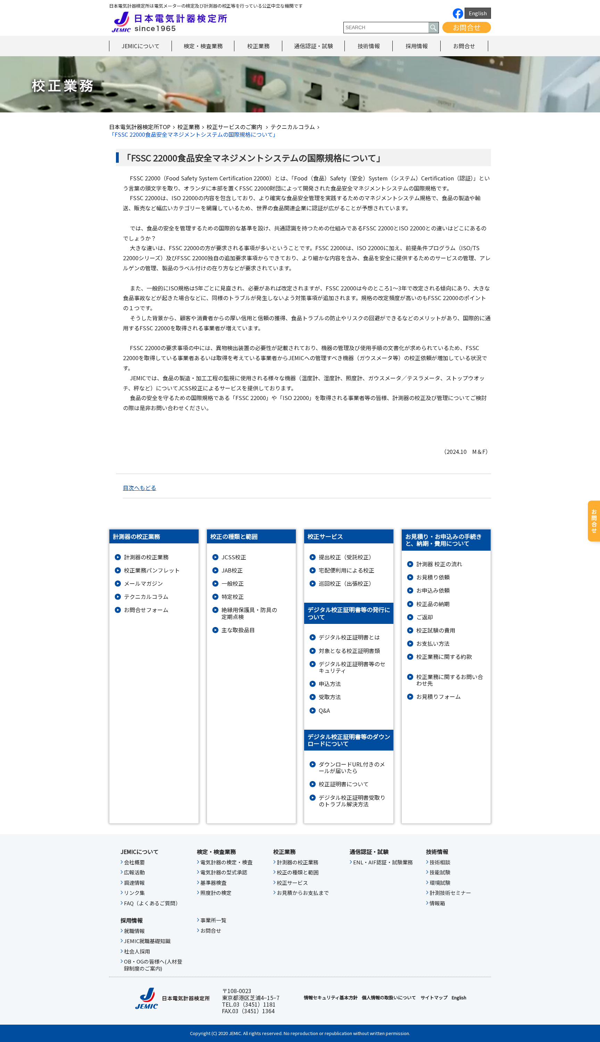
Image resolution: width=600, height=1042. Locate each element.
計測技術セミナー (450, 892)
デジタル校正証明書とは (349, 637)
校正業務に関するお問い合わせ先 (449, 680)
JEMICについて (141, 46)
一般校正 (233, 583)
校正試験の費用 (435, 630)
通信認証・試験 (313, 46)
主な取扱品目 (238, 630)
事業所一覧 (213, 920)
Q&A (324, 710)
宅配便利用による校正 (346, 570)
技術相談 (440, 862)
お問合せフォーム (146, 610)
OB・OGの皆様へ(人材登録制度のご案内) (153, 965)
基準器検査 (213, 882)
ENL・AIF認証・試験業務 (383, 862)
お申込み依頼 (433, 590)
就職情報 (134, 930)
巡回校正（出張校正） (346, 583)
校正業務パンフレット (152, 570)
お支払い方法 (433, 643)
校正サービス (292, 882)
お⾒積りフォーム (438, 696)
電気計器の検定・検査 (226, 862)
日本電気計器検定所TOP (139, 126)
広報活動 (134, 872)
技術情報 (369, 46)
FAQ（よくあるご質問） (152, 903)
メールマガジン (143, 583)
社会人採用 (137, 951)
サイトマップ (434, 997)
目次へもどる (139, 487)
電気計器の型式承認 (223, 872)
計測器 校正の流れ (439, 564)
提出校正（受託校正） (346, 557)
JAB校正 (232, 570)
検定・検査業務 (203, 46)
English (478, 13)
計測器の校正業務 (146, 557)
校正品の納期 (433, 604)
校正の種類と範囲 (297, 872)
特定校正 (233, 596)
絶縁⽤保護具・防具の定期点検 (249, 613)
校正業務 (258, 46)
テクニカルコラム (292, 126)
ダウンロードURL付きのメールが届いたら (352, 767)
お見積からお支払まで (303, 892)
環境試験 (440, 882)
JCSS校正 (234, 557)
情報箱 (437, 903)
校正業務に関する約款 (444, 656)
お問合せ (467, 27)
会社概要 (134, 862)
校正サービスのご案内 (235, 126)
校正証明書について (344, 784)
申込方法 (330, 683)
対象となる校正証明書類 (349, 650)
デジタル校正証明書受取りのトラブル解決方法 (352, 800)
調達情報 (134, 882)
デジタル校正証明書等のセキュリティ (352, 667)
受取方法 (330, 697)
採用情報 (417, 46)
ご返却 (424, 617)
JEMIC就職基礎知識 (147, 941)
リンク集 (134, 892)
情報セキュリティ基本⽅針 (331, 997)
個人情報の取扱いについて (389, 997)
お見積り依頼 (433, 577)
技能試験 (440, 872)
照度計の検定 (216, 892)
